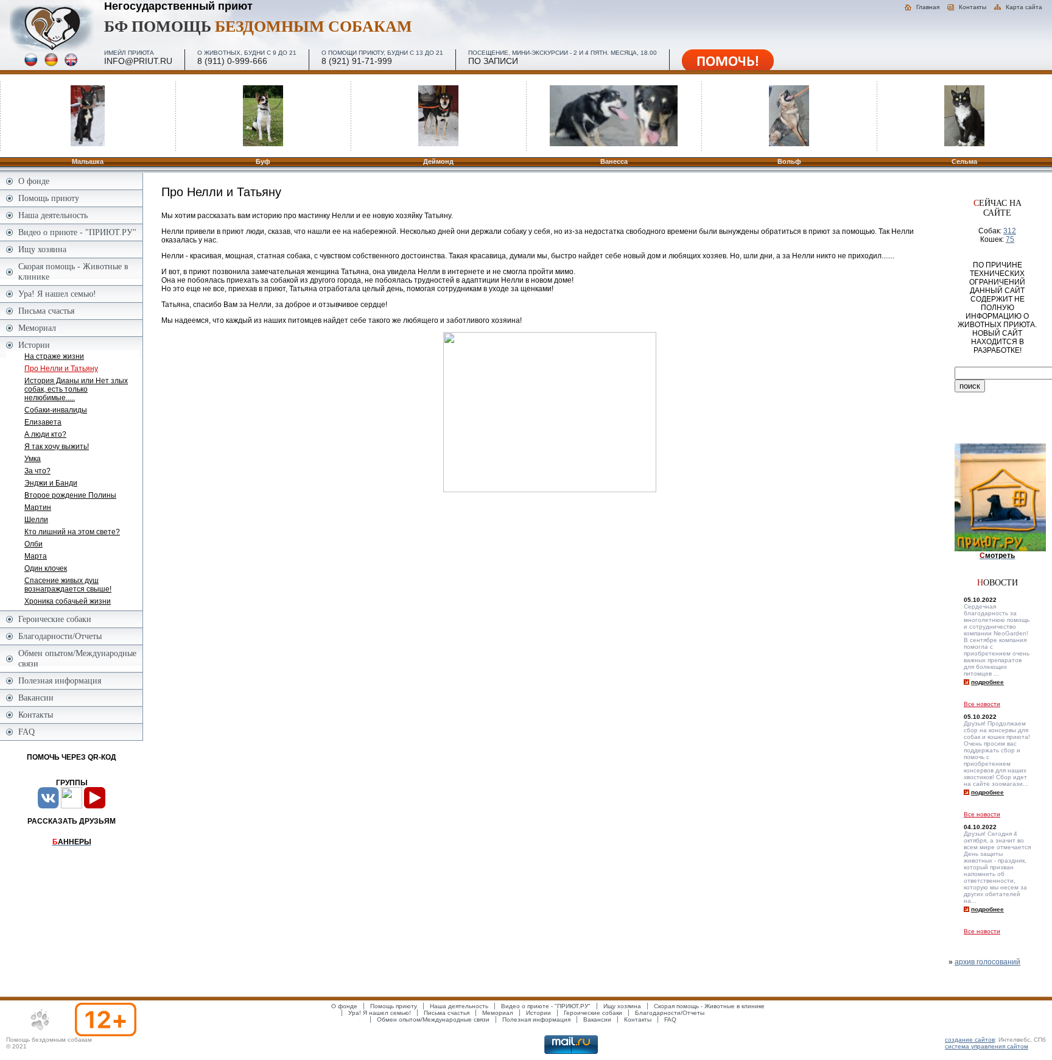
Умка (32, 458)
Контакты (972, 7)
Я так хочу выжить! (56, 446)
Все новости (982, 704)
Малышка (87, 161)
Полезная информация (59, 680)
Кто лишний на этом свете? (72, 532)
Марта (35, 556)
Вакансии (36, 697)
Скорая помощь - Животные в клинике (73, 271)
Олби (33, 544)
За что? (37, 471)
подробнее (987, 682)
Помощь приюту (48, 198)
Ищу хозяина (42, 249)
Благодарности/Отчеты (60, 636)
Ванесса (614, 161)
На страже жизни (54, 356)
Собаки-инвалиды (55, 410)
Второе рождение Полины (70, 495)
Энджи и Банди (50, 483)
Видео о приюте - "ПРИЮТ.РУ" (77, 232)
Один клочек (45, 568)
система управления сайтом (986, 1046)
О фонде (33, 181)
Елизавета (42, 422)
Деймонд (438, 161)
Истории (34, 345)
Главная (927, 7)
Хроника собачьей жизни (67, 601)
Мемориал (37, 328)
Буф (263, 161)
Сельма (964, 161)
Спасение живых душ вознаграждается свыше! (67, 584)
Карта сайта (1024, 7)
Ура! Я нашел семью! (57, 294)
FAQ (26, 732)
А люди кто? (45, 434)
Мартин (37, 507)
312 (1009, 231)
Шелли (36, 519)
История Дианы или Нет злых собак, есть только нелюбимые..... (76, 389)
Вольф (789, 161)
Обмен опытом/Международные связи (77, 658)
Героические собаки (54, 619)
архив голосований (987, 962)
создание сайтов (970, 1039)
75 (1010, 239)
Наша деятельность (53, 215)
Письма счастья (46, 311)
